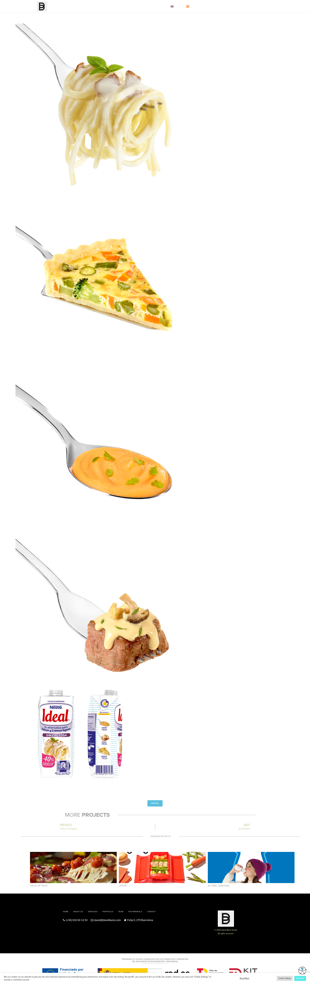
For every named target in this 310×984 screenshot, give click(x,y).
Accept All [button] (300, 978)
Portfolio (123, 6)
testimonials (135, 911)
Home (86, 6)
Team (135, 6)
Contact (162, 6)
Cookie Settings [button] (285, 978)
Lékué (122, 885)
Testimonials (148, 6)
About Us (97, 6)
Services (110, 6)
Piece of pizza (39, 885)
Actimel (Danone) (219, 885)
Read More (244, 978)
